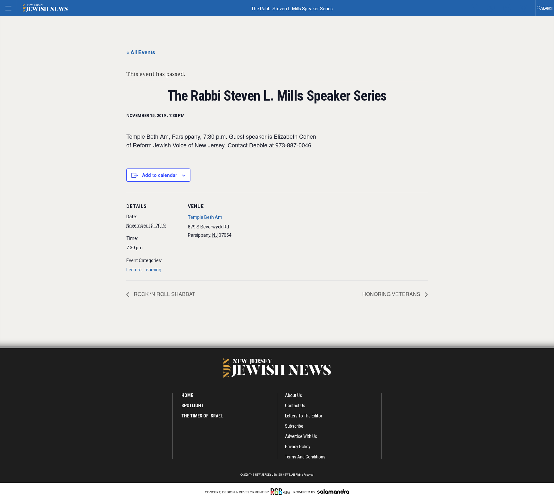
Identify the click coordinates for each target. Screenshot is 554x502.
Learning (152, 269)
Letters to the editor (303, 415)
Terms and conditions (305, 456)
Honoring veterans (392, 294)
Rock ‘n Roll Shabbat (163, 294)
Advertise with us (301, 436)
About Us (293, 395)
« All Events (140, 52)
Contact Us (295, 405)
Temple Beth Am (205, 217)
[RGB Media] (281, 491)
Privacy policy (297, 446)
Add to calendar (159, 175)
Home (187, 395)
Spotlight (192, 405)
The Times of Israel (202, 415)
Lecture (134, 269)
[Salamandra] (333, 491)
